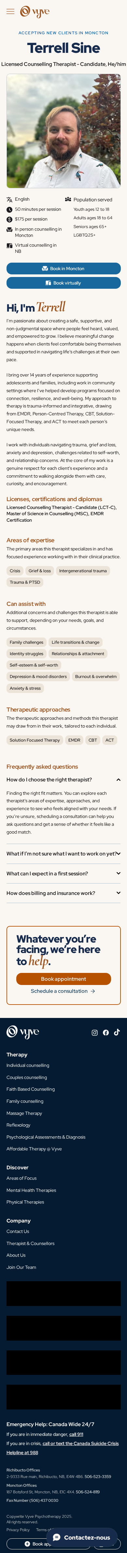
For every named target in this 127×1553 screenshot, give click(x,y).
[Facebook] (106, 1033)
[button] (18, 1231)
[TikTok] (117, 1033)
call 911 (76, 1434)
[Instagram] (95, 1033)
